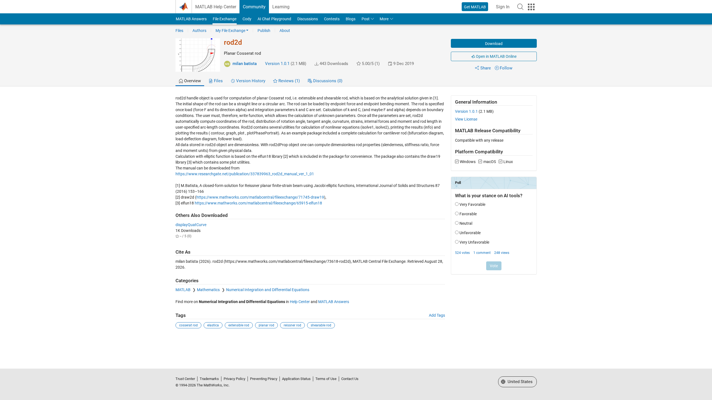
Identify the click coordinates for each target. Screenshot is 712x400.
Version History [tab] (250, 80)
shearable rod (321, 325)
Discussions (307, 19)
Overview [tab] (192, 80)
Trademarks (209, 379)
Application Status (296, 379)
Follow (506, 68)
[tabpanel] (356, 215)
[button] (520, 6)
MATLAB (183, 290)
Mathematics (209, 290)
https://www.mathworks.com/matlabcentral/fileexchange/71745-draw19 (260, 197)
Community (254, 6)
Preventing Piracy (263, 379)
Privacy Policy (234, 379)
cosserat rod (188, 325)
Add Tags (437, 315)
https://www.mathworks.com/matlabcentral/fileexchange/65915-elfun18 (258, 203)
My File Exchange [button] (230, 30)
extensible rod (238, 325)
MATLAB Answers (191, 19)
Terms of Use (326, 379)
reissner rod (292, 325)
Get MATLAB (475, 7)
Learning (281, 6)
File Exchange (224, 19)
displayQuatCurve (190, 224)
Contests (332, 19)
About (285, 30)
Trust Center (185, 379)
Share (485, 68)
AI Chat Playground (274, 19)
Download (494, 43)
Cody (247, 19)
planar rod (266, 325)
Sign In (503, 6)
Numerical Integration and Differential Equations (267, 290)
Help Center (300, 301)
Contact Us (350, 379)
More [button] (384, 19)
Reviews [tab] (288, 80)
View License (466, 119)
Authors (199, 30)
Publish (264, 30)
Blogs (350, 19)
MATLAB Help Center (215, 6)
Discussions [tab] (327, 80)
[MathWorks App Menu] (531, 7)
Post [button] (366, 19)
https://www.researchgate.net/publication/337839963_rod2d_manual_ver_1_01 (244, 174)
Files (179, 30)
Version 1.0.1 (277, 63)
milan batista (245, 63)
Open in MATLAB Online (495, 56)
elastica (213, 325)
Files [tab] (218, 80)
